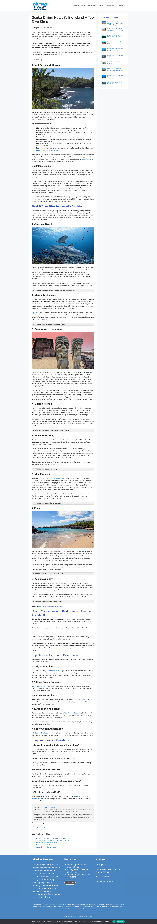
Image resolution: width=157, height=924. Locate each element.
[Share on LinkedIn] (45, 827)
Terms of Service (88, 916)
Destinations (73, 867)
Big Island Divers (52, 671)
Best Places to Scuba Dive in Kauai (50, 606)
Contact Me (70, 882)
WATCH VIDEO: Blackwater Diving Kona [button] (47, 469)
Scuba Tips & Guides (76, 864)
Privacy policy (120, 921)
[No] (155, 921)
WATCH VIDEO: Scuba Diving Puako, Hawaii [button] (49, 574)
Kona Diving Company (39, 686)
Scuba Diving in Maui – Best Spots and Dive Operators (115, 29)
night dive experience (45, 440)
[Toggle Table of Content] (42, 60)
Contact (66, 916)
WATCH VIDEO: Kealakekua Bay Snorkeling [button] (48, 601)
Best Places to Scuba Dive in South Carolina (115, 49)
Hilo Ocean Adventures (40, 733)
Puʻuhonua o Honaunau (53, 375)
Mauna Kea (85, 159)
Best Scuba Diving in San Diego (114, 42)
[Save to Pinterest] (41, 827)
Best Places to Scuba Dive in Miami (115, 56)
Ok (114, 921)
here (43, 819)
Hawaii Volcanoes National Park (47, 150)
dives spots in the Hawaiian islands (55, 478)
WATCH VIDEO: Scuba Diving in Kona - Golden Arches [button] (52, 430)
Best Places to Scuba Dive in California (115, 82)
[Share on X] (37, 827)
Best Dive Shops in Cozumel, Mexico (115, 62)
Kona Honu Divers (80, 700)
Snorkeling (72, 872)
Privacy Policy (73, 916)
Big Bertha (35, 313)
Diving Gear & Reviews (77, 869)
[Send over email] (48, 827)
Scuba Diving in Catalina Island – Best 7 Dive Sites (114, 35)
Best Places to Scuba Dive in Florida (115, 76)
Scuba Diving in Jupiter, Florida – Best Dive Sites (114, 69)
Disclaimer (80, 916)
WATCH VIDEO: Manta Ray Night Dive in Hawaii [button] (50, 324)
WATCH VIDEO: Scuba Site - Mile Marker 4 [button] (48, 503)
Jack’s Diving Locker (72, 713)
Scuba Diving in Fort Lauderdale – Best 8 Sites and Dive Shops (115, 23)
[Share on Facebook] (33, 827)
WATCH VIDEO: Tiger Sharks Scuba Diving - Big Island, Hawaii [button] (54, 290)
